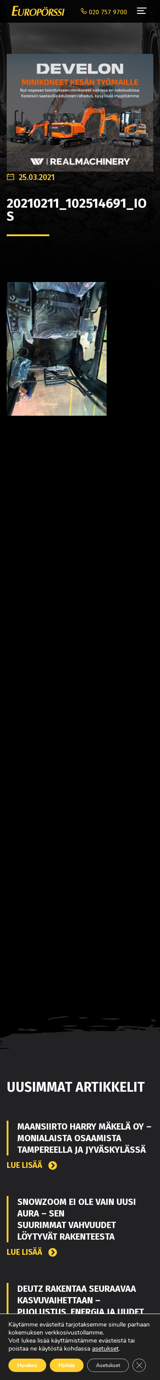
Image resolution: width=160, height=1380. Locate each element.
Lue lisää (25, 1165)
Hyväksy (27, 1365)
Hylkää (67, 1365)
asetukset (105, 1349)
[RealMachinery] (80, 108)
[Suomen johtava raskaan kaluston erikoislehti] (36, 11)
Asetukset (108, 1365)
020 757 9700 (107, 12)
